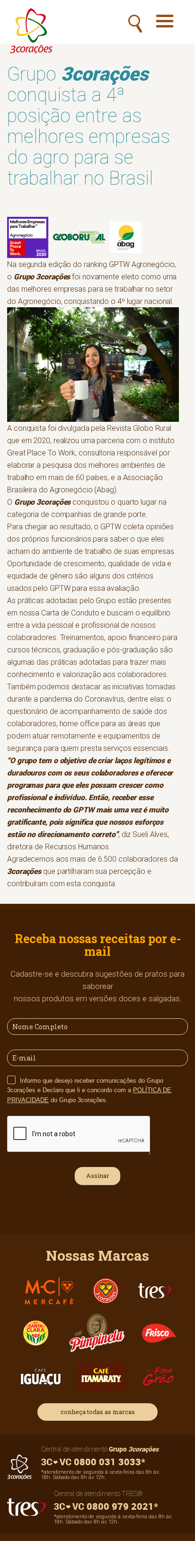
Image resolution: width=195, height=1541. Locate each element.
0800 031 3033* (108, 1461)
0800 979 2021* (121, 1506)
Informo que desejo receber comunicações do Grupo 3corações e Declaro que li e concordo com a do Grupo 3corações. (89, 1090)
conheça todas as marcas (98, 1411)
